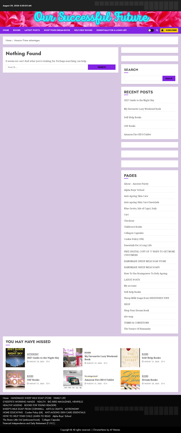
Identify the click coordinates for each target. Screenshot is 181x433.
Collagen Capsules (134, 233)
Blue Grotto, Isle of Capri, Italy (140, 208)
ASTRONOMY (33, 354)
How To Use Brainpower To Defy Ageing (145, 273)
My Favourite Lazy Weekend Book (142, 108)
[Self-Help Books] (130, 357)
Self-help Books (83, 30)
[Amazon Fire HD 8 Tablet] (72, 379)
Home (6, 398)
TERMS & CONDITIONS (136, 322)
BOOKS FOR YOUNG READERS (40, 405)
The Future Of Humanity (137, 328)
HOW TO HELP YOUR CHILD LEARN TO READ (26, 416)
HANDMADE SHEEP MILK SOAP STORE (145, 261)
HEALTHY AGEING (12, 405)
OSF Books (129, 126)
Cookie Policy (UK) (134, 239)
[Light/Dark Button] (151, 30)
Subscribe (171, 30)
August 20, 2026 (151, 384)
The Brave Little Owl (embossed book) (21, 419)
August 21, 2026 (151, 362)
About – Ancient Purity (136, 183)
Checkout (129, 220)
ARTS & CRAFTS (54, 409)
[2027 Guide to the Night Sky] (15, 357)
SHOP (127, 304)
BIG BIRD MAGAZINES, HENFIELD (65, 401)
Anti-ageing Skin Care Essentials (141, 202)
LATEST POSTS (32, 30)
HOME (6, 30)
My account (130, 285)
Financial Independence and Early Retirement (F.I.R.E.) (29, 423)
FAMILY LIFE (60, 398)
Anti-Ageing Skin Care (136, 196)
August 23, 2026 (94, 363)
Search (131, 69)
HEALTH (41, 401)
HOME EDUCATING (13, 412)
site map (128, 316)
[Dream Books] (130, 379)
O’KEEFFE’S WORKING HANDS (19, 401)
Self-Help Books (132, 117)
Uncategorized (91, 376)
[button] (157, 30)
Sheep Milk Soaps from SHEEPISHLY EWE (146, 298)
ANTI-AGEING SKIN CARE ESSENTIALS (65, 412)
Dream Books (150, 379)
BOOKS (16, 30)
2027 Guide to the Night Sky (139, 100)
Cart (126, 214)
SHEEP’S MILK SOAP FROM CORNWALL (23, 409)
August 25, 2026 (36, 362)
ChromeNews (99, 429)
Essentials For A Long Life (112, 30)
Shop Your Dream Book (57, 30)
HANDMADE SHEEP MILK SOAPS (142, 267)
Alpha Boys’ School (134, 190)
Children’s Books (133, 226)
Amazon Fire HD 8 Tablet (137, 134)
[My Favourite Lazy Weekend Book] (72, 357)
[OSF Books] (15, 379)
